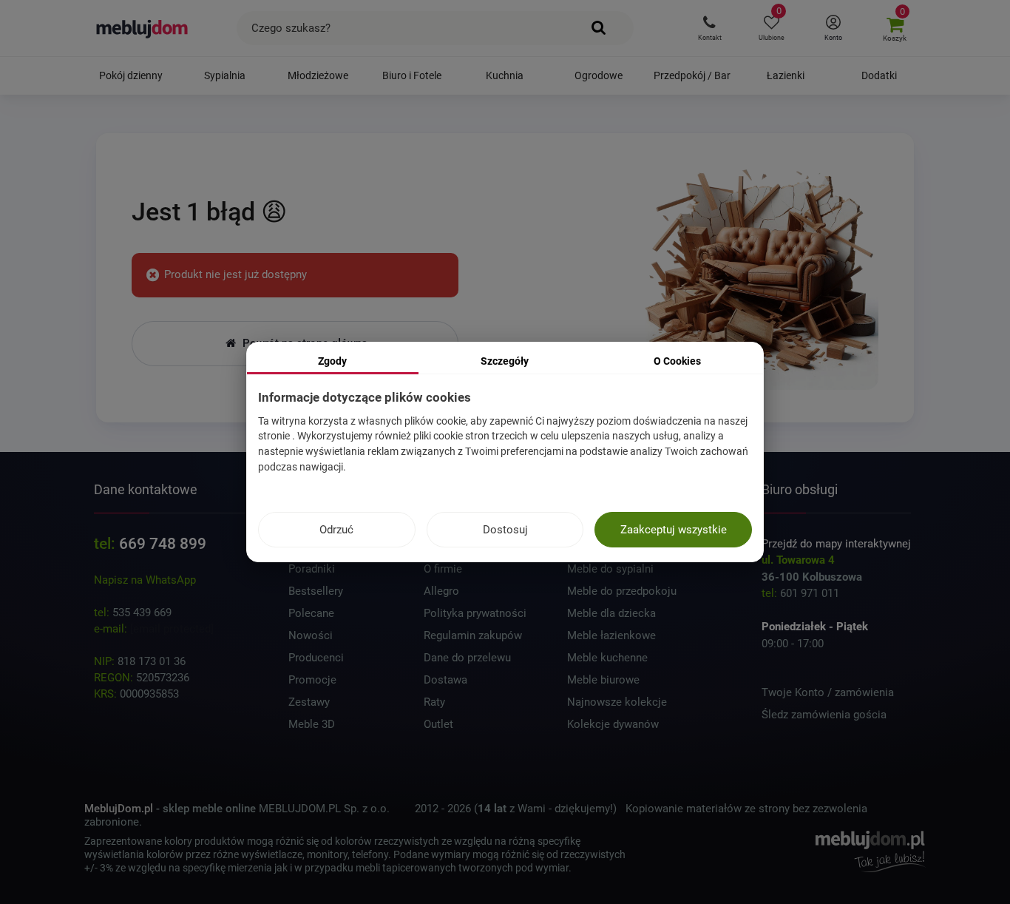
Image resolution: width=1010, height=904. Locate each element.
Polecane (311, 613)
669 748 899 (162, 544)
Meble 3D (311, 724)
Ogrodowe (599, 75)
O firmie (443, 569)
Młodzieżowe (318, 75)
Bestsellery (315, 591)
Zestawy (309, 702)
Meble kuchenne (607, 657)
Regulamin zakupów (473, 635)
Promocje (312, 680)
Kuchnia (504, 75)
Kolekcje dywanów (613, 724)
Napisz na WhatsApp (145, 580)
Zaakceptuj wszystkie (673, 529)
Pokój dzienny (131, 75)
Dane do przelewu (467, 657)
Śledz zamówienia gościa (824, 714)
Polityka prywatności (475, 613)
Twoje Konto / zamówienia (828, 692)
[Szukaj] (599, 28)
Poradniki (311, 569)
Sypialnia (224, 75)
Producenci (316, 657)
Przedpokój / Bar (692, 75)
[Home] (761, 275)
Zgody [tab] (332, 361)
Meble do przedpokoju (622, 591)
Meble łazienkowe (611, 635)
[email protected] (172, 628)
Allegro (441, 591)
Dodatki (879, 75)
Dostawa (445, 680)
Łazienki (785, 75)
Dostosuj (505, 529)
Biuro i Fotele (411, 75)
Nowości (310, 635)
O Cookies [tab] (677, 361)
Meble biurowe (603, 680)
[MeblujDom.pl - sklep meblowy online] (142, 28)
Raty (434, 702)
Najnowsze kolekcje (617, 702)
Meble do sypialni (610, 569)
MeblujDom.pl (118, 808)
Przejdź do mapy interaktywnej (836, 543)
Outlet (438, 724)
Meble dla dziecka (611, 613)
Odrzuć (336, 529)
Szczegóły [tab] (505, 361)
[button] (709, 28)
